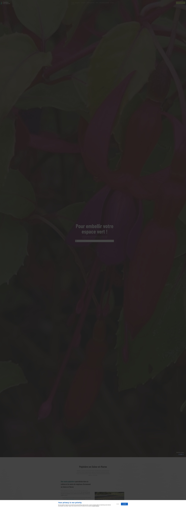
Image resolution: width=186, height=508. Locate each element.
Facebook (97, 505)
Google (93, 505)
